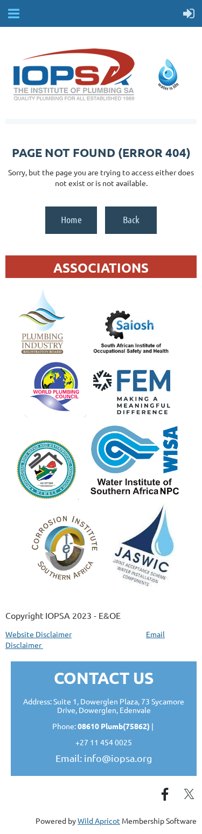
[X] (189, 794)
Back (131, 219)
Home (71, 219)
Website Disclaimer (38, 634)
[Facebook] (164, 794)
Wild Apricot (99, 820)
